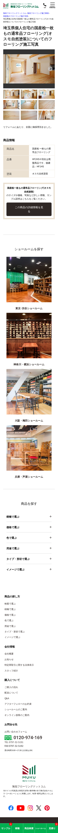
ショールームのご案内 (16, 709)
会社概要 (9, 653)
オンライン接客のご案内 (17, 715)
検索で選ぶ (10, 603)
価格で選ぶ (10, 614)
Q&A (7, 698)
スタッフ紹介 (11, 670)
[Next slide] (50, 69)
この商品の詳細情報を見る (29, 209)
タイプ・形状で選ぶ (15, 631)
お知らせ (9, 659)
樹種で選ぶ (10, 609)
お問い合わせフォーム (16, 731)
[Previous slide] (7, 69)
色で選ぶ (9, 620)
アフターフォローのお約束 (18, 703)
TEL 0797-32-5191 (14, 742)
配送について (11, 692)
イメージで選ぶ (12, 637)
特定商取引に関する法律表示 (19, 664)
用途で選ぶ (10, 626)
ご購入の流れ (11, 687)
